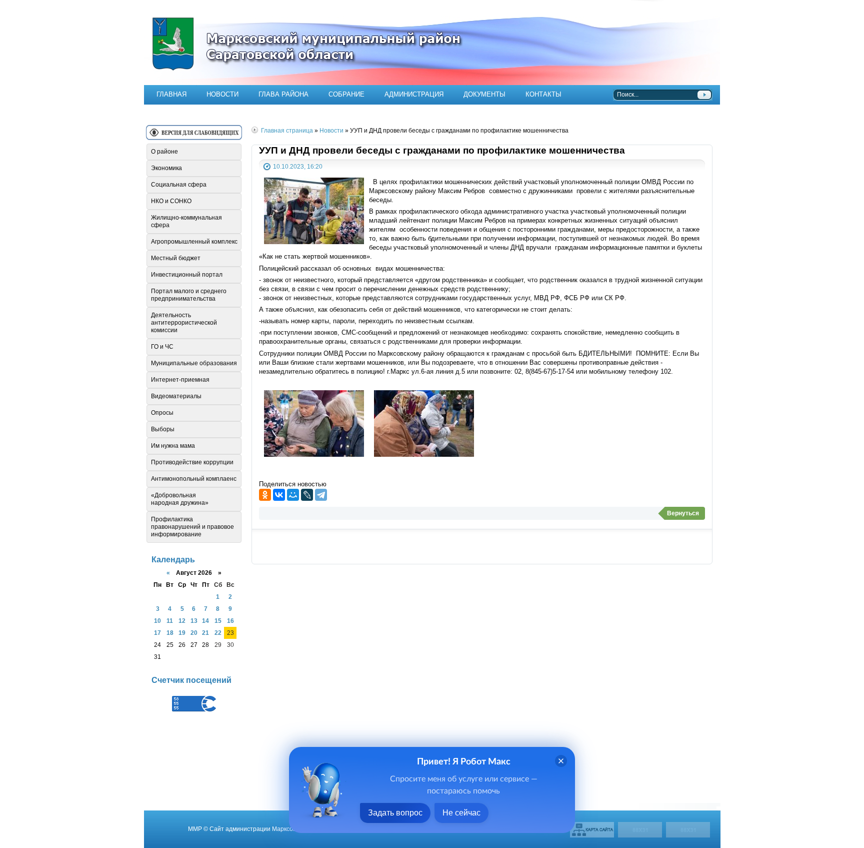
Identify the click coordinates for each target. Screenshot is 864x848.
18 (170, 632)
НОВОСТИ (222, 94)
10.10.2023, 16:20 (297, 166)
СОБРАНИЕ (346, 94)
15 (218, 620)
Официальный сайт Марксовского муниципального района (432, 42)
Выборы (162, 429)
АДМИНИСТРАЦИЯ (414, 94)
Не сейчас (461, 812)
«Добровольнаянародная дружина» (179, 499)
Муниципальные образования (194, 363)
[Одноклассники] (265, 495)
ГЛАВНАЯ (171, 94)
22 (218, 632)
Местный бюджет (175, 258)
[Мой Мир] (293, 495)
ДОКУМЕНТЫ (485, 94)
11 (169, 620)
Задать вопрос (395, 812)
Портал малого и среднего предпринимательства (188, 295)
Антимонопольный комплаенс (193, 478)
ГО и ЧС (162, 346)
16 (230, 620)
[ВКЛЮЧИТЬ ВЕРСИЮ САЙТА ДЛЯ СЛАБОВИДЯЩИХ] (194, 136)
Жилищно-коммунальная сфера (186, 221)
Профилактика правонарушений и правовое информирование (192, 527)
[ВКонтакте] (279, 495)
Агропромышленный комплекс (194, 241)
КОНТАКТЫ (544, 94)
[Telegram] (321, 495)
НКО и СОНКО (171, 201)
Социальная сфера (178, 184)
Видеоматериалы (176, 396)
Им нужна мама (173, 445)
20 (194, 632)
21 (205, 632)
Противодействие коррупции (192, 462)
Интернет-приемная (180, 379)
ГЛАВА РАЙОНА (283, 94)
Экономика (166, 168)
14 (205, 620)
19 (182, 632)
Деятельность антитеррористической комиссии (184, 323)
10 (157, 620)
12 (182, 620)
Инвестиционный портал (186, 274)
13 (194, 620)
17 (157, 632)
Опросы (162, 412)
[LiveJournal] (307, 495)
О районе (164, 151)
